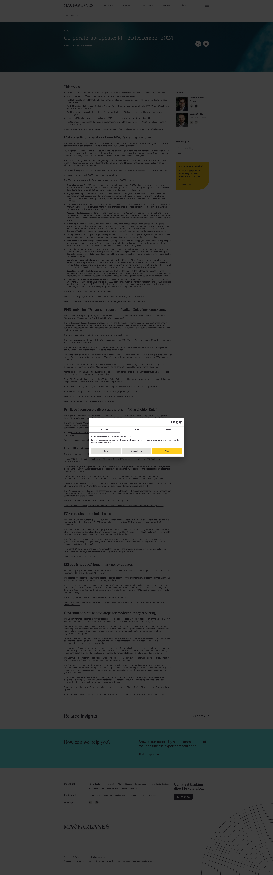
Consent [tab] (104, 430)
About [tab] (168, 429)
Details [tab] (136, 429)
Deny (106, 451)
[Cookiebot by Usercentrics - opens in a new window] (172, 422)
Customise (135, 451)
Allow (167, 451)
